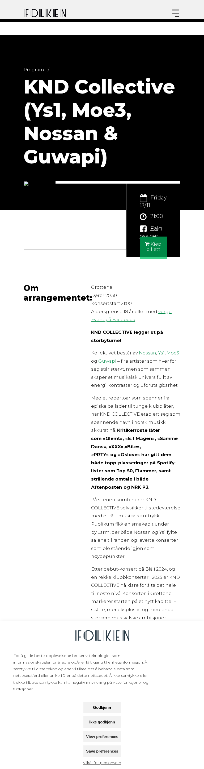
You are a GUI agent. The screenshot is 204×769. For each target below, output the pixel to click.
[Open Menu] (175, 13)
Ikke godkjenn (102, 722)
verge (165, 311)
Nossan (147, 352)
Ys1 (161, 352)
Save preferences (102, 751)
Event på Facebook (113, 319)
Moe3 (173, 352)
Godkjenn (102, 707)
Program (34, 69)
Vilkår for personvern (102, 762)
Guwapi (107, 361)
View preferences (102, 736)
